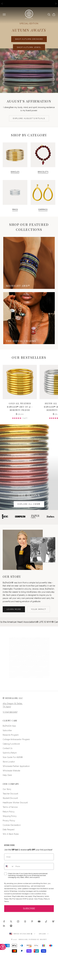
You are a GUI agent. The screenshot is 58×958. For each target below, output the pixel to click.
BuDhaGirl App (9, 726)
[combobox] (9, 866)
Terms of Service (10, 807)
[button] (29, 657)
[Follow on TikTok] (46, 921)
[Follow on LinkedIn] (4, 925)
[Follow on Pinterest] (32, 921)
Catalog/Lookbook (11, 744)
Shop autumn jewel (29, 47)
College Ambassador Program (16, 739)
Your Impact (38, 609)
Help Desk (7, 775)
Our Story (7, 789)
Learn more (14, 609)
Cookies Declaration (12, 825)
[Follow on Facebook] (4, 921)
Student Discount (10, 798)
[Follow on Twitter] (11, 921)
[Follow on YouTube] (39, 921)
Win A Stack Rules (11, 834)
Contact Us (7, 748)
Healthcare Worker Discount (15, 803)
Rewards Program (11, 735)
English (42, 934)
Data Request (8, 829)
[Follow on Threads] (25, 921)
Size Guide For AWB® (13, 757)
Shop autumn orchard (29, 39)
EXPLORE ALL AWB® (29, 504)
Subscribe (7, 730)
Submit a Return (10, 753)
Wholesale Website (11, 771)
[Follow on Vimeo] (53, 921)
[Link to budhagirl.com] (20, 382)
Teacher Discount (10, 794)
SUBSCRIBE (29, 908)
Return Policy (9, 812)
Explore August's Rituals (29, 118)
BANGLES (15, 172)
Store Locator (9, 762)
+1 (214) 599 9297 (10, 712)
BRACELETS (43, 172)
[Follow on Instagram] (18, 921)
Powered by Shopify (38, 939)
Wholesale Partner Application (16, 766)
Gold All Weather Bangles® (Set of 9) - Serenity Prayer (20, 406)
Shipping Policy (10, 816)
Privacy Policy (9, 821)
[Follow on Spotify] (11, 925)
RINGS (15, 209)
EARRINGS (42, 209)
